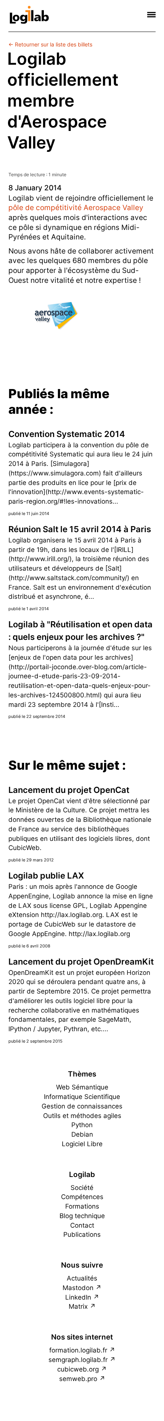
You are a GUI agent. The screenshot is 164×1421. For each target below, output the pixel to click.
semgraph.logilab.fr (78, 1360)
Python (82, 1125)
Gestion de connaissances (82, 1106)
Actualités (82, 1278)
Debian (82, 1134)
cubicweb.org (78, 1369)
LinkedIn (78, 1297)
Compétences (82, 1197)
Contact (82, 1225)
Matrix (78, 1306)
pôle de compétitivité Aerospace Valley (75, 207)
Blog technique (82, 1216)
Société (82, 1187)
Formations (82, 1206)
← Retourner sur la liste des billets (50, 44)
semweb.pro (78, 1379)
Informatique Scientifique (82, 1096)
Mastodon (78, 1288)
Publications (82, 1234)
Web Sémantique (82, 1087)
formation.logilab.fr (78, 1350)
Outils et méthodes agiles (82, 1116)
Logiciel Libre (82, 1144)
